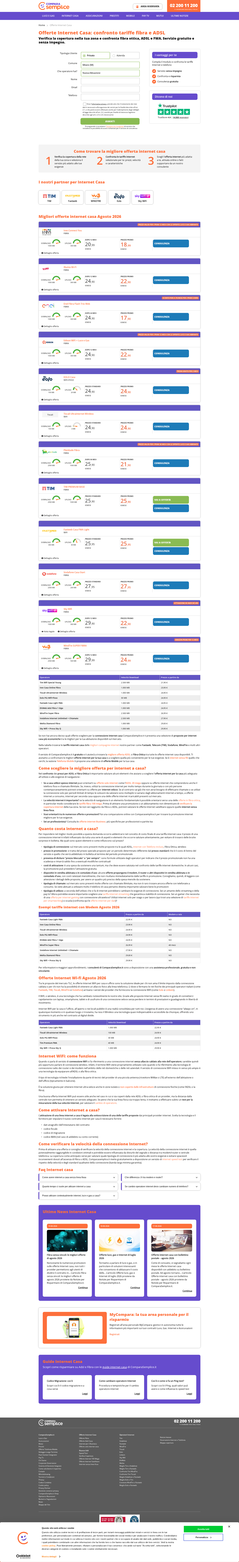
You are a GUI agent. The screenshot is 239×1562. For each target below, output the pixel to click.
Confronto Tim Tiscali (127, 1474)
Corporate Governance (47, 1463)
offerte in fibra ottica (189, 800)
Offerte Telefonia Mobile (48, 1449)
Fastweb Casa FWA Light (76, 529)
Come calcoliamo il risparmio (50, 1469)
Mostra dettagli (49, 1556)
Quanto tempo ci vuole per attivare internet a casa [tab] (66, 1186)
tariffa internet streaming (116, 894)
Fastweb (122, 1444)
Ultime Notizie (179, 15)
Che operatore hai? (67, 71)
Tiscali (121, 1449)
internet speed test (172, 1159)
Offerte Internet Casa (87, 1435)
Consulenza (162, 243)
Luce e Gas (48, 15)
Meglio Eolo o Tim (126, 1480)
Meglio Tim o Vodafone (128, 1466)
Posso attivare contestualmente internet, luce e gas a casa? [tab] (71, 1195)
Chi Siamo (42, 1460)
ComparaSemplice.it (46, 1435)
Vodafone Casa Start (74, 572)
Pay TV (145, 15)
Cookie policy (44, 1485)
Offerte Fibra (84, 1438)
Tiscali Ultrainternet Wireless (79, 413)
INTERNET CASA (70, 15)
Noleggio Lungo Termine (48, 1452)
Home (42, 25)
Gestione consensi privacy (49, 1491)
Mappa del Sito (44, 1504)
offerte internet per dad (103, 900)
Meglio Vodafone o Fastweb (130, 1477)
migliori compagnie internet (104, 745)
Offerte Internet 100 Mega (89, 1459)
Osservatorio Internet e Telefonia (172, 1440)
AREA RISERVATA (149, 6)
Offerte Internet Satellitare (89, 1461)
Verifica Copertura (86, 1456)
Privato (91, 55)
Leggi (85, 1393)
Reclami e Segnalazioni (47, 1499)
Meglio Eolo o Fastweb (128, 1485)
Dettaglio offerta (51, 253)
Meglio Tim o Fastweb (127, 1469)
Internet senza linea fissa (88, 1464)
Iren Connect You (73, 230)
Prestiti (114, 15)
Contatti (42, 1471)
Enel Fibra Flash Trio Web (77, 303)
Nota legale (48, 631)
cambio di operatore (105, 1103)
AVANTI (110, 121)
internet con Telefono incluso (148, 846)
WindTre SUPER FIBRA (75, 645)
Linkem (122, 1455)
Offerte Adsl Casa (86, 1441)
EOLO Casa (69, 377)
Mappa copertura (166, 1443)
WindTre (122, 1446)
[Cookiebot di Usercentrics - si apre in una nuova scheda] (23, 1557)
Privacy (41, 1480)
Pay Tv (41, 1457)
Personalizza (202, 1537)
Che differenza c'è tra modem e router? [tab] (144, 1177)
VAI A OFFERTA (162, 499)
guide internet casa (114, 1367)
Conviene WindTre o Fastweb (130, 1482)
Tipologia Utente (68, 53)
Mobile (130, 15)
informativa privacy (99, 104)
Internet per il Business (88, 1444)
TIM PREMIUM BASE (74, 486)
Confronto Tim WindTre (128, 1471)
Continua (83, 1287)
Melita (121, 1463)
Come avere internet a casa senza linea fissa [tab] (64, 1177)
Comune (72, 63)
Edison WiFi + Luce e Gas (76, 340)
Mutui (160, 15)
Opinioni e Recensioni (47, 1496)
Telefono (72, 95)
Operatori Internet (126, 1435)
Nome (74, 79)
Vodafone (123, 1441)
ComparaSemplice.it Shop (49, 1493)
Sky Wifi (68, 608)
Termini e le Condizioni (115, 126)
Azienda (121, 55)
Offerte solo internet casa (89, 1446)
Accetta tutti (203, 1529)
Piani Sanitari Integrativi (48, 1455)
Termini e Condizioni (46, 1477)
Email (74, 87)
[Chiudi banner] (229, 1527)
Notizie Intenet (165, 1437)
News (41, 1502)
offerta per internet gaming (65, 897)
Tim (120, 1438)
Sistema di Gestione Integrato (50, 1466)
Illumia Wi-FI (70, 267)
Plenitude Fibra (72, 450)
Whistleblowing (44, 1474)
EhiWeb (122, 1460)
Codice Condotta (45, 1482)
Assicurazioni (94, 15)
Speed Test (83, 1453)
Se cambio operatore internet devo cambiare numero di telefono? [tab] (156, 1186)
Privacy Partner (44, 1488)
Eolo (121, 1452)
